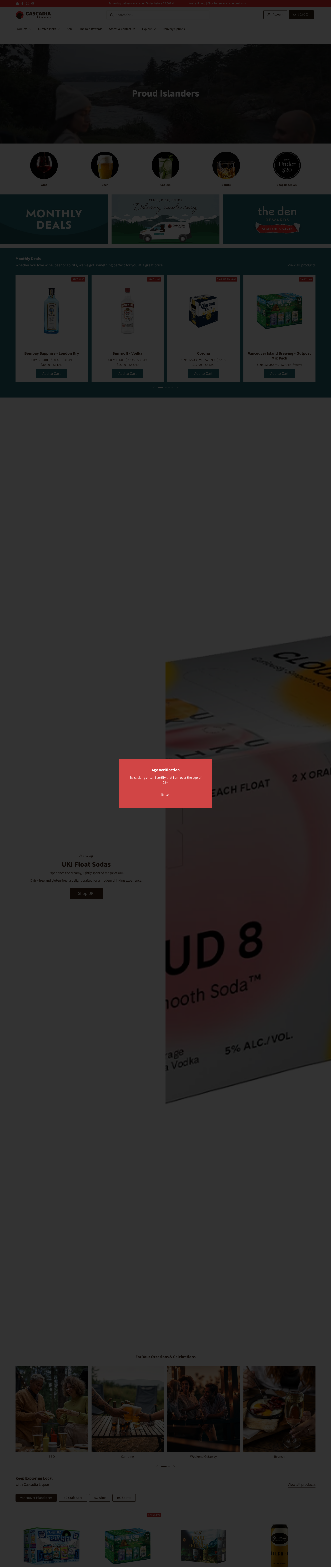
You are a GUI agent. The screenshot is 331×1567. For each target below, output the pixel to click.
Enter (165, 794)
